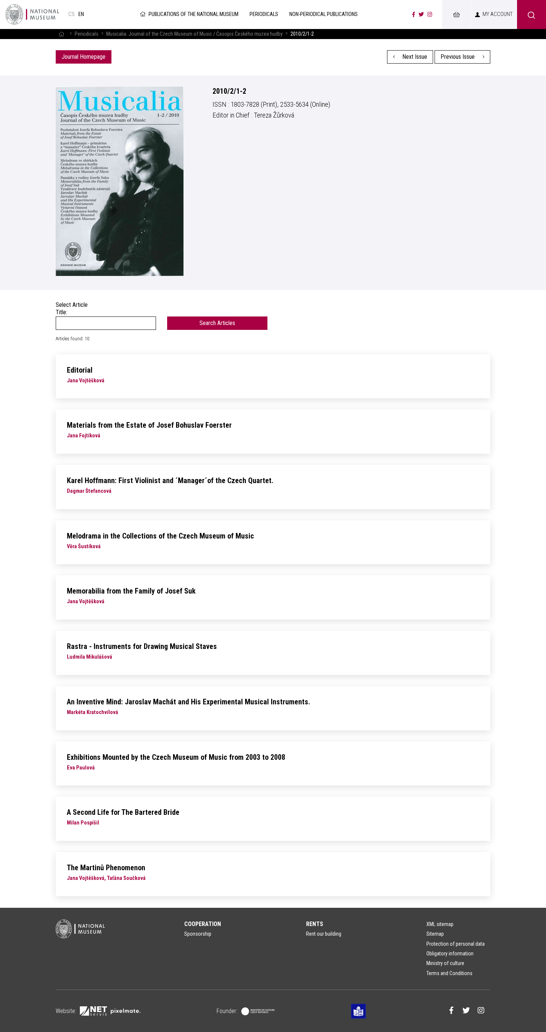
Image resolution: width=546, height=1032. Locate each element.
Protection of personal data (455, 944)
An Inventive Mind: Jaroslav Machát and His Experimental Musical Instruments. (188, 701)
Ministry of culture (445, 963)
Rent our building (323, 934)
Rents (314, 923)
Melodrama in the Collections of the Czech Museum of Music (160, 535)
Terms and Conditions (449, 973)
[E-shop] (456, 14)
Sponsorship (197, 934)
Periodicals (86, 34)
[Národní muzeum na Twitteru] (421, 14)
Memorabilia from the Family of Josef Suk (131, 590)
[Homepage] (61, 34)
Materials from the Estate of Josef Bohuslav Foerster (149, 425)
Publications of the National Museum (193, 14)
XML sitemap (440, 924)
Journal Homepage (83, 56)
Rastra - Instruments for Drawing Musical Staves (142, 646)
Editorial (79, 370)
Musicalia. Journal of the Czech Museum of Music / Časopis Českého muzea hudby (194, 34)
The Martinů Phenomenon (106, 867)
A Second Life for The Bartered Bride (123, 812)
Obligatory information (450, 954)
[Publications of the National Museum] (32, 14)
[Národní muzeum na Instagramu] (430, 14)
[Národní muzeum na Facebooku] (413, 14)
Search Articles (217, 323)
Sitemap (435, 934)
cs (71, 14)
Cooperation (202, 923)
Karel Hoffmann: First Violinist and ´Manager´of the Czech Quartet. (170, 480)
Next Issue (414, 56)
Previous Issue (458, 56)
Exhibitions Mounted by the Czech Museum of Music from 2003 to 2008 (176, 757)
